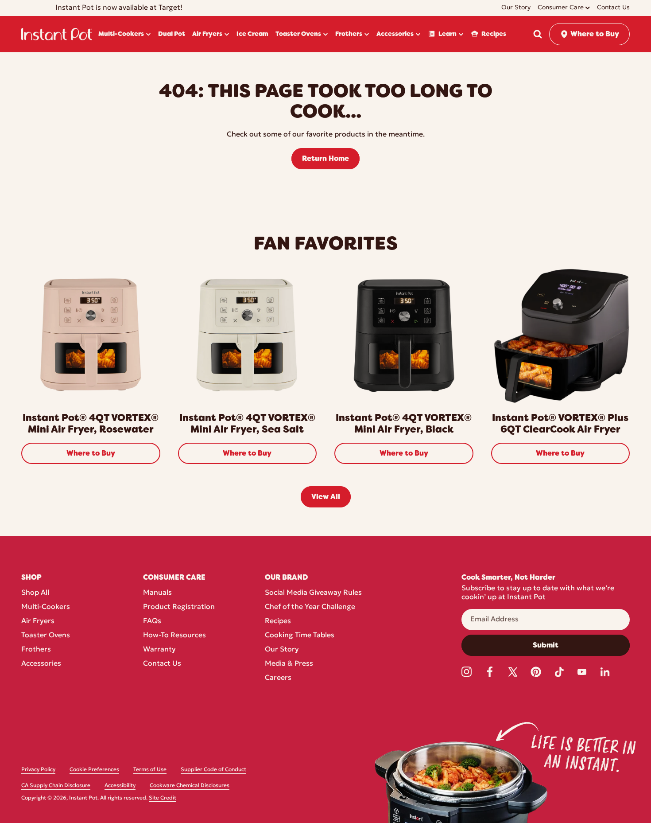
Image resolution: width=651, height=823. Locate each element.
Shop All (35, 593)
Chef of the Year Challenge (310, 607)
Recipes (278, 621)
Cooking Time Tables (299, 635)
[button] (537, 34)
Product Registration (179, 607)
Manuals (157, 593)
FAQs (152, 621)
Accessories (41, 663)
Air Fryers (37, 621)
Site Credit (162, 798)
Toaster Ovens (45, 635)
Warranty (159, 649)
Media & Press (289, 663)
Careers (278, 678)
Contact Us (162, 663)
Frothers (36, 649)
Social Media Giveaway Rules (313, 593)
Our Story (282, 649)
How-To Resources (174, 635)
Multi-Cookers (45, 607)
